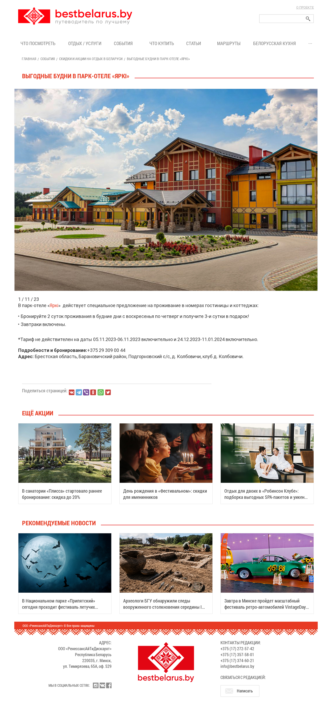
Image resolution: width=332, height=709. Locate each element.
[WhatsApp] (101, 392)
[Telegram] (79, 392)
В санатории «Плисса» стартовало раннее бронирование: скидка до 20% (62, 494)
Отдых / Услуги (84, 43)
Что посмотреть (38, 43)
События (124, 43)
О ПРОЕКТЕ (305, 7)
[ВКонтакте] (71, 392)
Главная (29, 58)
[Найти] (308, 18)
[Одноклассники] (93, 392)
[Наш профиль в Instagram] (96, 685)
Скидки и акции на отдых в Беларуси (90, 58)
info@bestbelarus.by (237, 666)
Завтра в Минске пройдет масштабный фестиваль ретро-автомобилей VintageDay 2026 (265, 607)
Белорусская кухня (274, 43)
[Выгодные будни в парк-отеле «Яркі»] (166, 89)
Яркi (54, 305)
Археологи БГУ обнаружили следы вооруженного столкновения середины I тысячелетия (162, 607)
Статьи (194, 43)
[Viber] (86, 392)
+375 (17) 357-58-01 (237, 654)
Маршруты (228, 43)
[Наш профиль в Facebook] (109, 685)
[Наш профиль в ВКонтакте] (102, 685)
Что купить (161, 43)
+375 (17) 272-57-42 (237, 648)
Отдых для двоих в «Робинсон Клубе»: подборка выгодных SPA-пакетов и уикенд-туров (266, 497)
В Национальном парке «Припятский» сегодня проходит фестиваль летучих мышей (58, 607)
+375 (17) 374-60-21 (237, 660)
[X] (108, 392)
